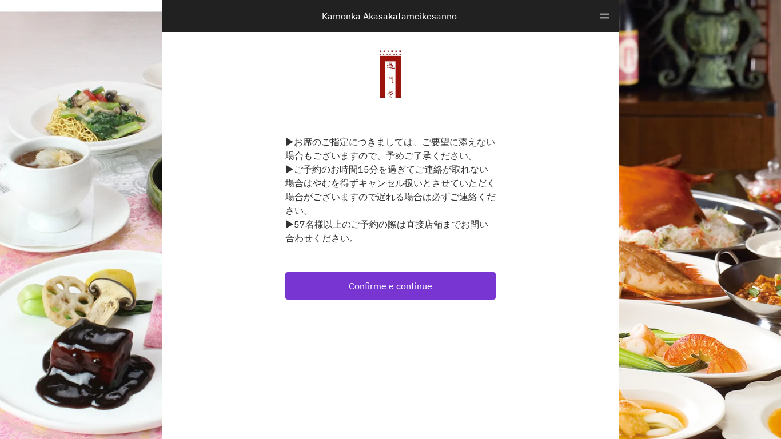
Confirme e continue (390, 286)
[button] (390, 286)
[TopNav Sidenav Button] (604, 16)
